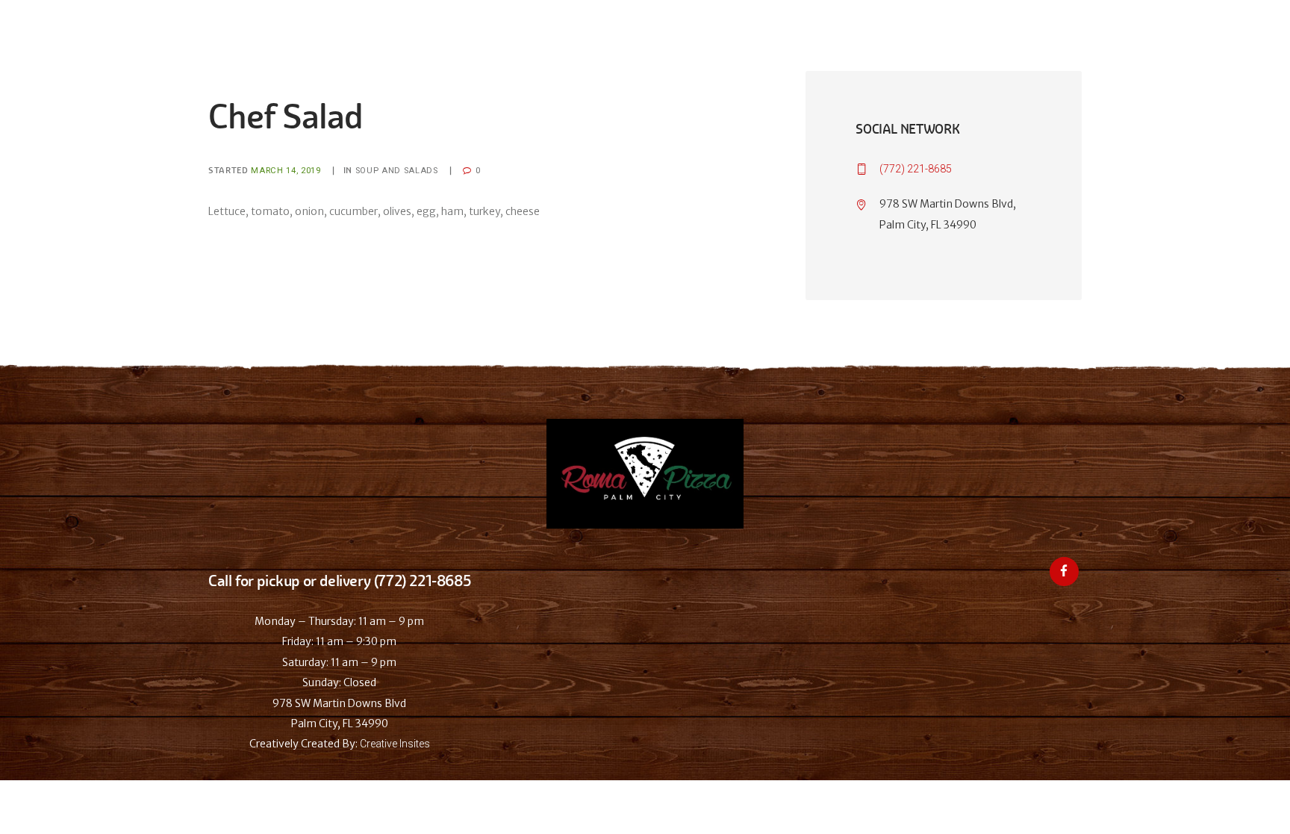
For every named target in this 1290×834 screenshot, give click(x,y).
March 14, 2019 (285, 170)
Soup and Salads (396, 170)
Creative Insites (395, 744)
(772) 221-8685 (915, 169)
